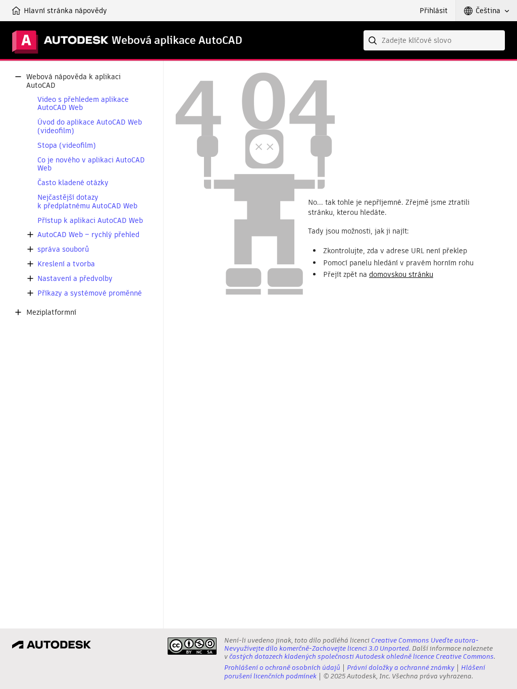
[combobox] (434, 40)
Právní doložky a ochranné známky (400, 667)
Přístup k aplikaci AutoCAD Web (90, 220)
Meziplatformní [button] (51, 312)
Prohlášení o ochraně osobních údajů (282, 667)
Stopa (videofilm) (66, 145)
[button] (486, 10)
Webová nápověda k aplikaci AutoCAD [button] (73, 81)
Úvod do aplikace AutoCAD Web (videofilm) (89, 126)
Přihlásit (434, 11)
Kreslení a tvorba (66, 264)
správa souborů (63, 249)
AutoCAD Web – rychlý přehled (88, 235)
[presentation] (192, 646)
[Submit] (374, 40)
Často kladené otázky (73, 183)
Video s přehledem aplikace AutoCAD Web (83, 103)
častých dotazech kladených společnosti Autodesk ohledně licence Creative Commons (361, 656)
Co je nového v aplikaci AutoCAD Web (91, 164)
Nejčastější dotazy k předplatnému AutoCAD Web (87, 201)
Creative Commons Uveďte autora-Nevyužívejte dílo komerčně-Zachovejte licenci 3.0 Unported (351, 644)
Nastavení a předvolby (75, 278)
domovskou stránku (401, 274)
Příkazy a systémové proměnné (89, 293)
